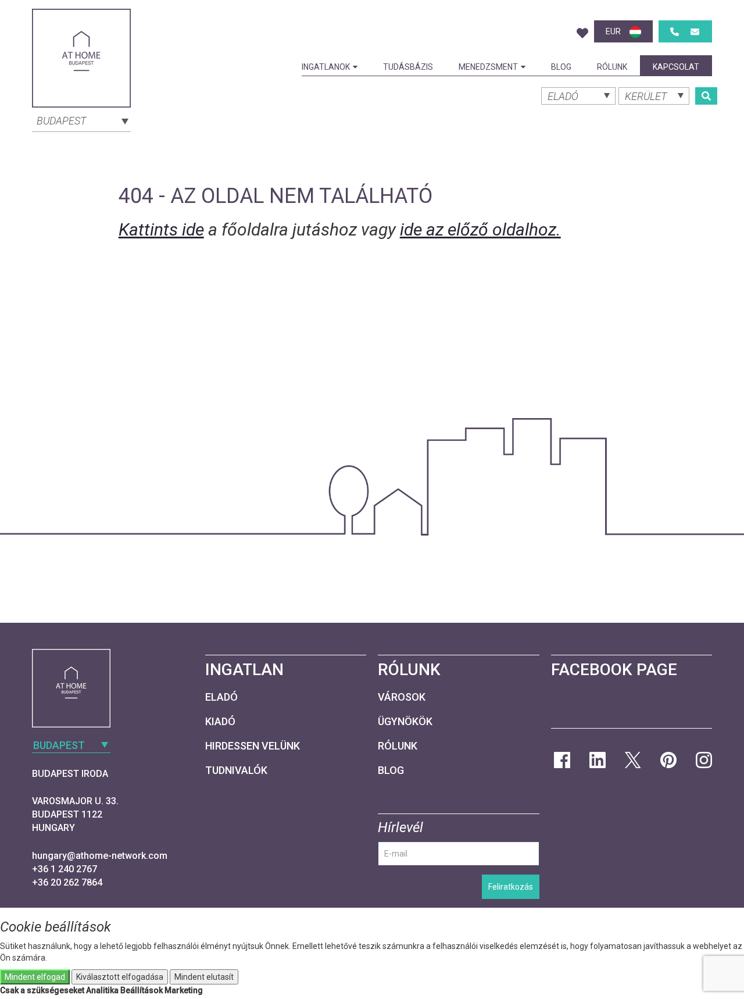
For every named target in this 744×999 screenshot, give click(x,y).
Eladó (221, 697)
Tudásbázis (408, 67)
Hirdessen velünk (252, 746)
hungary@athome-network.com (99, 855)
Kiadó (220, 721)
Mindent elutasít (204, 977)
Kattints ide (161, 229)
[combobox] (81, 120)
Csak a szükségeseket (42, 990)
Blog (561, 67)
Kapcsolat (676, 67)
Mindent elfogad (35, 977)
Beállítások (141, 990)
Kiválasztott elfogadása (119, 977)
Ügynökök (405, 721)
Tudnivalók (236, 770)
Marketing (183, 990)
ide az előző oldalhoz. (480, 229)
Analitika (102, 990)
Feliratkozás (510, 886)
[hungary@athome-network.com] (694, 31)
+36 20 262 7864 (67, 882)
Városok (401, 697)
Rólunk (612, 67)
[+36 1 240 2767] (674, 31)
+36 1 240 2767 (64, 869)
